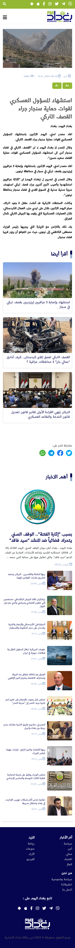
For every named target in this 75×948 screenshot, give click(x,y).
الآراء (32, 854)
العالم (69, 864)
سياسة (68, 843)
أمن (70, 849)
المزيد (32, 837)
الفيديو (31, 859)
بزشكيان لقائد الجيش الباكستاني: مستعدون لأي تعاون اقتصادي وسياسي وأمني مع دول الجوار (24, 603)
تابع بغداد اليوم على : (37, 898)
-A (56, 85)
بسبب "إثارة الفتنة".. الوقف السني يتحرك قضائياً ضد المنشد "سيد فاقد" (40, 537)
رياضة (31, 843)
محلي (69, 854)
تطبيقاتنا (66, 884)
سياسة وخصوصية (61, 879)
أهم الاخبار (57, 477)
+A (67, 85)
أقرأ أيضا (59, 254)
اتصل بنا (67, 890)
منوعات (30, 849)
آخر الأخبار (66, 837)
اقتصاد (68, 859)
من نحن (67, 873)
